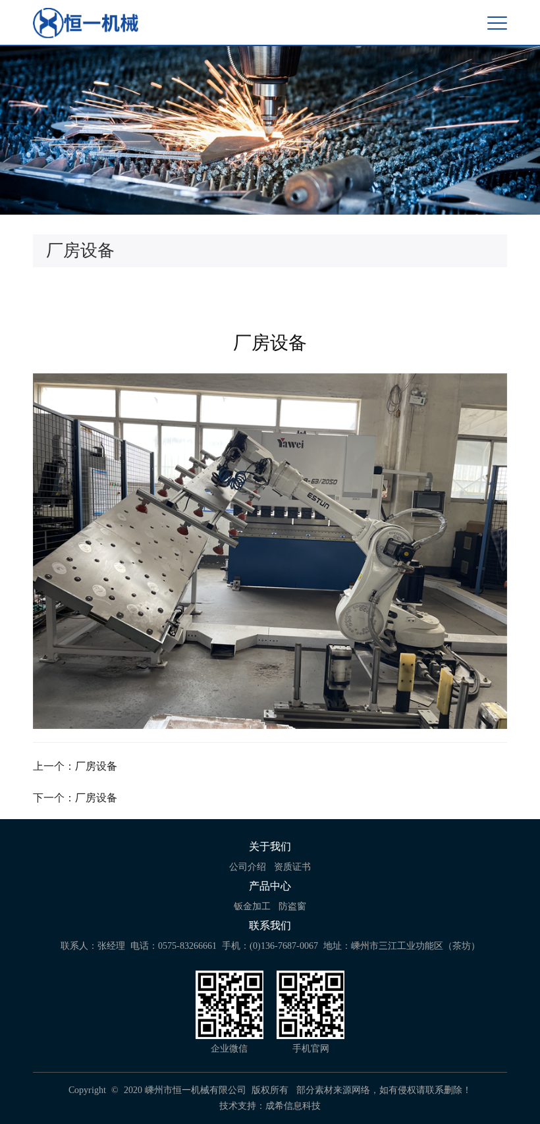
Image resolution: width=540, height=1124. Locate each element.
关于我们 (270, 846)
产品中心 (270, 886)
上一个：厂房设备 (75, 766)
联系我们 (270, 925)
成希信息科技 (293, 1106)
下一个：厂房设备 (75, 797)
